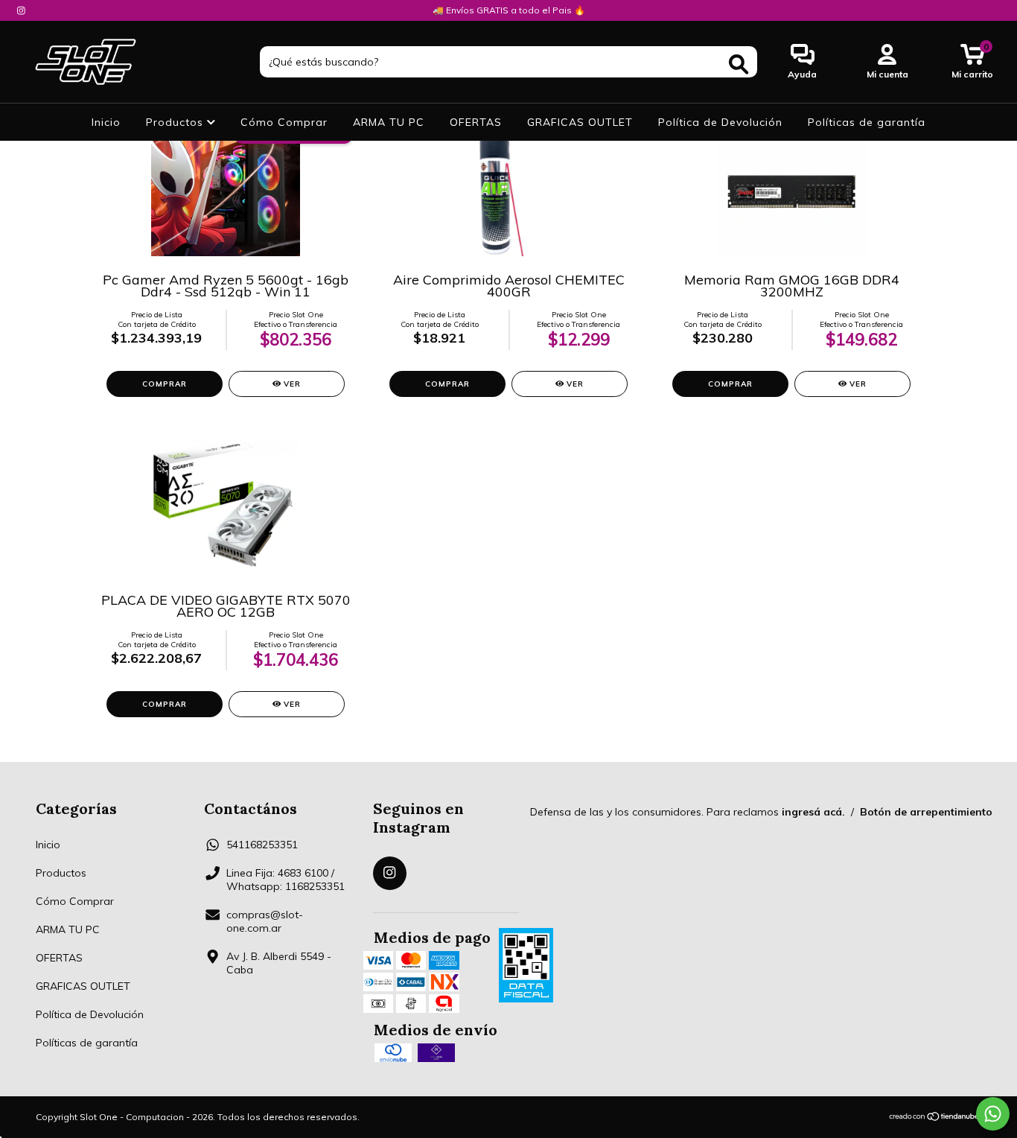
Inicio (106, 122)
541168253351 (262, 844)
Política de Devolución (720, 122)
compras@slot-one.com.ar (264, 921)
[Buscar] (738, 64)
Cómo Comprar (284, 122)
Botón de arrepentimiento (926, 811)
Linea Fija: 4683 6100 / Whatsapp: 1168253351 (285, 879)
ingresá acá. (813, 811)
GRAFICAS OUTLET (580, 122)
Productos (176, 122)
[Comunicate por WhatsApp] (993, 1114)
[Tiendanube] (934, 1117)
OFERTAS (476, 122)
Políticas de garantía (866, 122)
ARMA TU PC (388, 122)
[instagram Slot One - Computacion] (21, 10)
